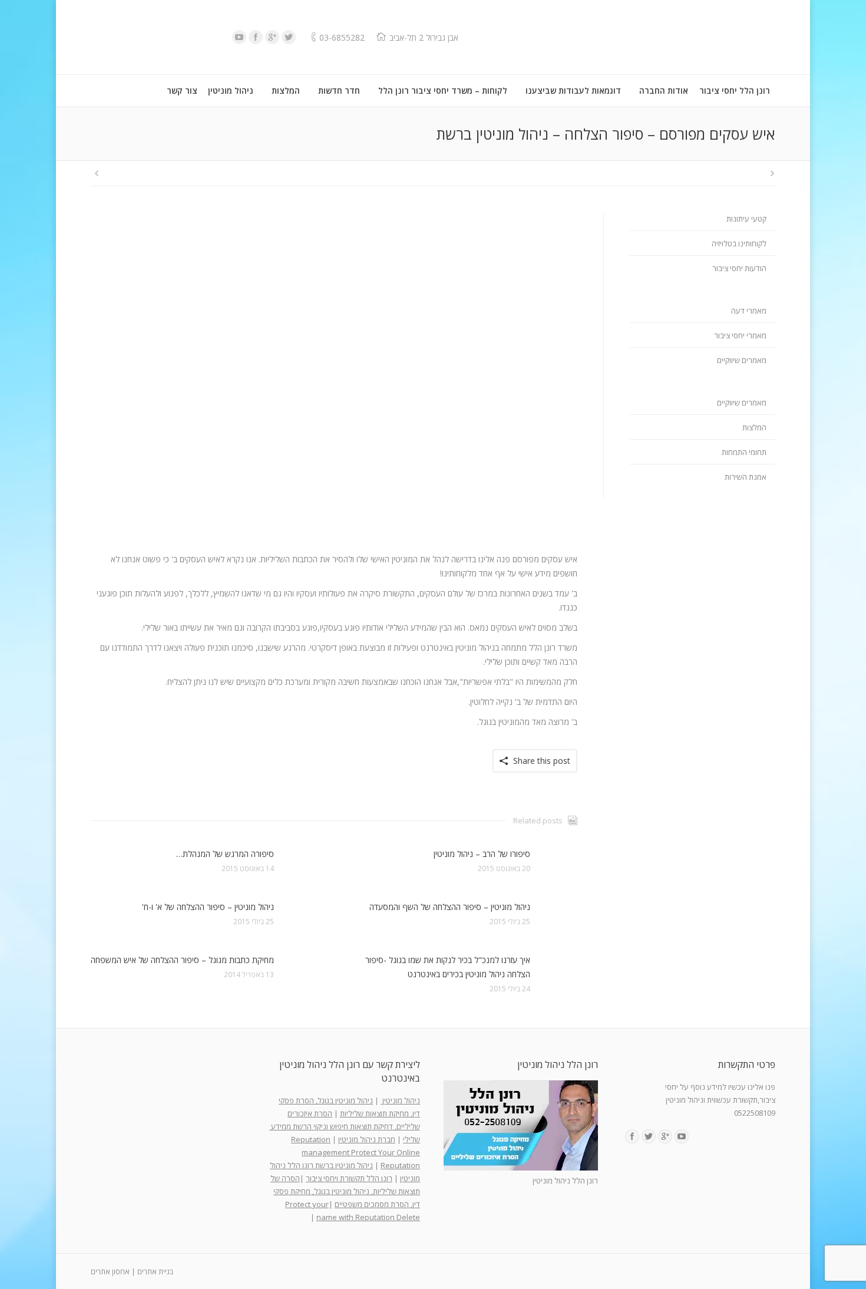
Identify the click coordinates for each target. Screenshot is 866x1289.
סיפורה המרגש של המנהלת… (225, 853)
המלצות (754, 427)
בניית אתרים (155, 1272)
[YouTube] (239, 37)
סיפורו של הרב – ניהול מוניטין (482, 853)
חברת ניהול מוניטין (366, 1139)
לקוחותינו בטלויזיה (739, 243)
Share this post (541, 760)
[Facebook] (256, 37)
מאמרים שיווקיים (741, 360)
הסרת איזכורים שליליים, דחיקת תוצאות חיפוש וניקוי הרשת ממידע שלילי (344, 1126)
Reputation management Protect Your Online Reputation (355, 1152)
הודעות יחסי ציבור (739, 268)
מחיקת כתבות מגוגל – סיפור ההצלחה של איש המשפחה (182, 959)
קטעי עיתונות (746, 218)
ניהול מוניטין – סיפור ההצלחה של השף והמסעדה (449, 906)
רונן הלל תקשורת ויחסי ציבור (349, 1178)
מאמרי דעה (748, 310)
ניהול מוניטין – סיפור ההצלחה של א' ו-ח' (208, 906)
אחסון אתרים (110, 1272)
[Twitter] (289, 37)
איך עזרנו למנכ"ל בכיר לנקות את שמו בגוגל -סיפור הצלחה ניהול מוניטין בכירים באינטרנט (447, 967)
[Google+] (272, 37)
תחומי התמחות (744, 452)
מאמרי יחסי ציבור (740, 335)
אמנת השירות (745, 477)
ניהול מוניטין (400, 1100)
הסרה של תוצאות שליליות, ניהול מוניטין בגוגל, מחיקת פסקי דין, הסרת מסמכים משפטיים (345, 1191)
